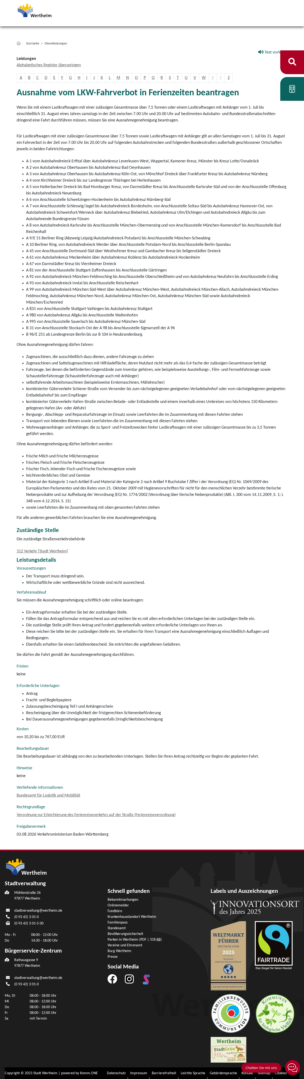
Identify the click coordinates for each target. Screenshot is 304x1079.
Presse (113, 957)
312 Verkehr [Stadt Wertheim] (42, 551)
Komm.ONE (89, 1073)
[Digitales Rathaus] (292, 90)
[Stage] (146, 980)
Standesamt (117, 928)
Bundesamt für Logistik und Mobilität (48, 795)
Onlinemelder (118, 905)
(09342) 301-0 (26, 917)
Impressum (138, 1073)
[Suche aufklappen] (292, 62)
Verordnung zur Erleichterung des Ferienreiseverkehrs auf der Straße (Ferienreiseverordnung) (96, 815)
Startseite (32, 43)
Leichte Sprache (193, 1073)
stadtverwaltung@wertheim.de (38, 911)
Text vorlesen (275, 52)
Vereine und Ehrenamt (125, 945)
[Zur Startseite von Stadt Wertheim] (44, 10)
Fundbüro (115, 911)
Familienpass (118, 922)
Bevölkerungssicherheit (125, 934)
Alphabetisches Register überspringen (49, 65)
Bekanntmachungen (123, 900)
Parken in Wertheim (135, 940)
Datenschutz (116, 1073)
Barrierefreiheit (164, 1073)
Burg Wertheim (119, 951)
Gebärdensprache (223, 1073)
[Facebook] (112, 979)
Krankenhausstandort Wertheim (132, 917)
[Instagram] (129, 979)
